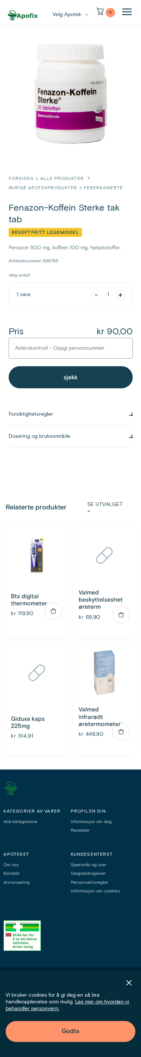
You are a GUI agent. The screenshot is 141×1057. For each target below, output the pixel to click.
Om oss (11, 865)
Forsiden (21, 179)
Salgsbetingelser (88, 873)
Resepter (80, 830)
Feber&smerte (103, 188)
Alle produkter (62, 179)
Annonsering (16, 882)
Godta (70, 1031)
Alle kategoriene (20, 822)
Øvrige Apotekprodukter (43, 188)
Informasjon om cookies (95, 891)
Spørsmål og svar (88, 865)
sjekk (70, 377)
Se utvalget (105, 508)
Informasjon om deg (91, 822)
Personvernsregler (89, 882)
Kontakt (11, 873)
